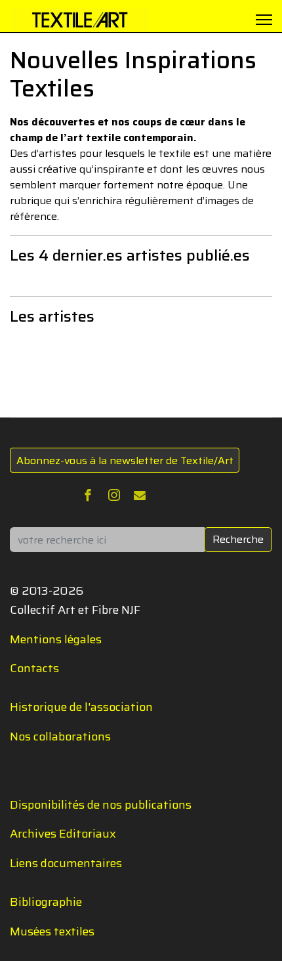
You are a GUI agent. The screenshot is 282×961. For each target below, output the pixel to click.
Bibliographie (46, 902)
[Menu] (264, 19)
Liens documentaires (66, 863)
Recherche (238, 539)
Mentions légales (56, 639)
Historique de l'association (81, 707)
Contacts (34, 668)
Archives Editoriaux (63, 833)
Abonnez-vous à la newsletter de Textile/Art (124, 460)
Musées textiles (52, 931)
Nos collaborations (60, 736)
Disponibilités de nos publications (100, 805)
